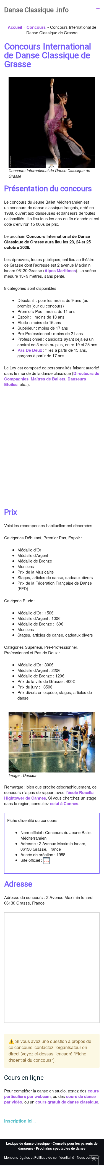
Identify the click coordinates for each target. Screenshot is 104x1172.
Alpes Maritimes (60, 270)
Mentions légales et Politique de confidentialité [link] (39, 1157)
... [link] (20, 1121)
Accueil (15, 27)
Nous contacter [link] (88, 1157)
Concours (36, 27)
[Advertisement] (52, 448)
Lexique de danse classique (28, 1143)
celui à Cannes (64, 803)
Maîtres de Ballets (48, 379)
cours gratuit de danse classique (66, 1102)
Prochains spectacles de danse (60, 1148)
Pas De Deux (29, 350)
